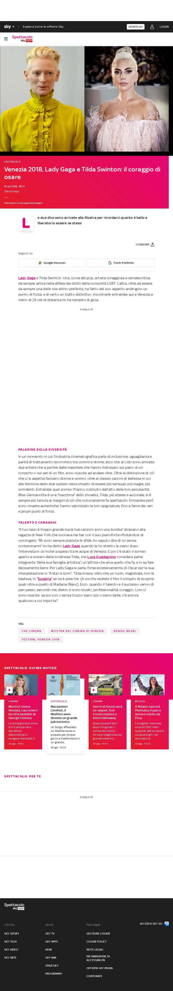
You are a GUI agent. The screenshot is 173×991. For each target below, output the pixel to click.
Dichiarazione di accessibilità (98, 958)
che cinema (31, 631)
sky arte (10, 957)
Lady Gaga (27, 278)
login (164, 26)
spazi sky (51, 965)
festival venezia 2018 (41, 639)
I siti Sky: (9, 924)
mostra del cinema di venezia (77, 631)
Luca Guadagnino (101, 557)
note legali (94, 949)
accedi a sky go (151, 923)
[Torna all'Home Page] (22, 39)
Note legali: (93, 924)
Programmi (53, 973)
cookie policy (96, 941)
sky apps (51, 941)
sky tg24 (10, 941)
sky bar (50, 957)
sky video (11, 949)
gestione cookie (98, 933)
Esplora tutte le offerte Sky (43, 26)
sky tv (49, 933)
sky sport (11, 933)
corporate (94, 976)
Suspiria (44, 579)
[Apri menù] (6, 39)
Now (48, 949)
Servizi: (49, 924)
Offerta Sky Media (99, 968)
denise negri (125, 631)
